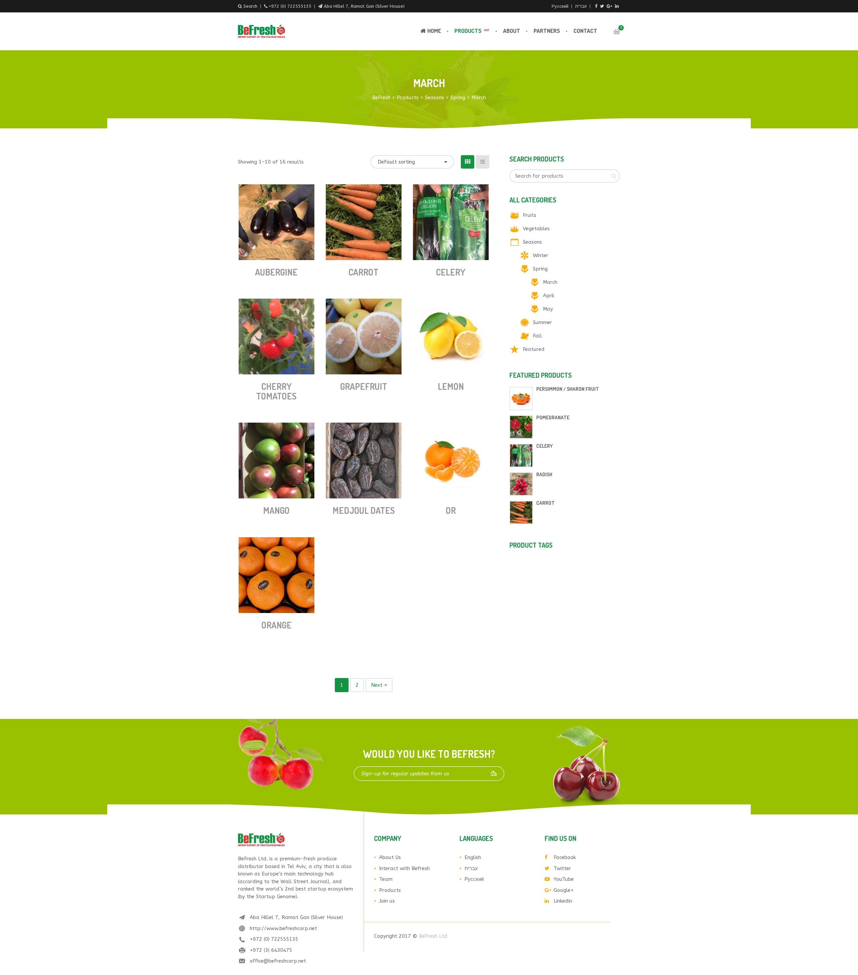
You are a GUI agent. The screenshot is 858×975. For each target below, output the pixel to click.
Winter (540, 255)
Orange (276, 624)
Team (385, 879)
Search (249, 6)
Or (451, 510)
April (548, 296)
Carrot (363, 272)
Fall (537, 336)
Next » (379, 685)
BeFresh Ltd (433, 936)
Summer (542, 322)
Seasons (532, 242)
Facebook (565, 857)
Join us (387, 901)
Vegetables (536, 229)
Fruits (529, 215)
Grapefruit (363, 386)
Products (471, 30)
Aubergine (276, 272)
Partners (547, 30)
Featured (534, 349)
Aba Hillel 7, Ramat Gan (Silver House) (363, 6)
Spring (540, 269)
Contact (585, 30)
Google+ (564, 890)
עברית (581, 6)
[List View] (482, 162)
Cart (616, 31)
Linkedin (563, 901)
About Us (390, 857)
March (550, 282)
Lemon (451, 386)
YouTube (564, 879)
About (511, 30)
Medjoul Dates (363, 510)
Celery (450, 272)
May (548, 309)
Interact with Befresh (404, 868)
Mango (276, 510)
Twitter (562, 868)
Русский (560, 6)
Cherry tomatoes (276, 391)
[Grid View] (467, 162)
